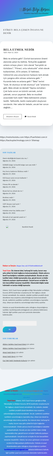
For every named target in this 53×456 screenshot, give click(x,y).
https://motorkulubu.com (12, 137)
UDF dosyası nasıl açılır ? (11, 204)
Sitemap (35, 140)
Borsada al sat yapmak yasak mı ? (14, 217)
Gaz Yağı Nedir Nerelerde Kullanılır (15, 360)
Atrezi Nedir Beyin (9, 352)
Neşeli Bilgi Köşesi (36, 9)
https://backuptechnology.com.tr (15, 140)
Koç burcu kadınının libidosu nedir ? (16, 171)
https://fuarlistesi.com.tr (35, 137)
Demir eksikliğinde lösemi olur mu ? (15, 158)
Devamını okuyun (14, 117)
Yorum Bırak (31, 116)
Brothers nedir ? (8, 197)
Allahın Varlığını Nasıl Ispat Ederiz (14, 344)
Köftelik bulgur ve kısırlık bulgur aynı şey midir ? (20, 165)
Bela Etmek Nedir (18, 49)
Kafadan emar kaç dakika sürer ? (14, 210)
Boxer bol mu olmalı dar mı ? (13, 191)
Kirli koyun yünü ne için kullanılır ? (15, 178)
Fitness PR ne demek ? (11, 184)
